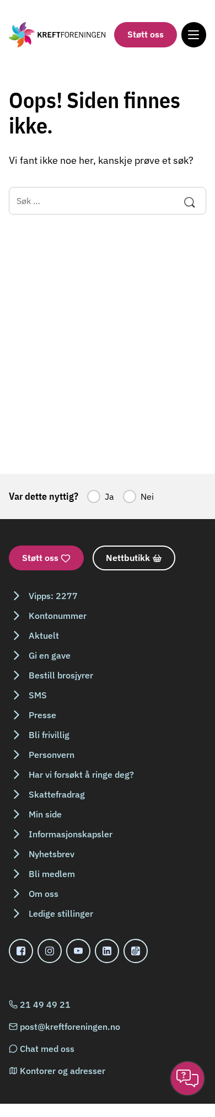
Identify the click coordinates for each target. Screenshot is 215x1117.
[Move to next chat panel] (187, 1078)
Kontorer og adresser (62, 1070)
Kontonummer (58, 615)
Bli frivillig (49, 734)
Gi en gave (50, 655)
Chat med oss (47, 1048)
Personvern (51, 754)
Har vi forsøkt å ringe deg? (81, 774)
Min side (45, 814)
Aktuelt (44, 635)
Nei (147, 496)
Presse (42, 714)
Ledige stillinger (61, 913)
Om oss (43, 893)
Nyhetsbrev (51, 853)
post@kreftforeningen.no (70, 1026)
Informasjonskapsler (70, 834)
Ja (109, 496)
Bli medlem (52, 873)
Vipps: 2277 (53, 595)
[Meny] (193, 34)
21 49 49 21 (45, 1004)
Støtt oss (145, 34)
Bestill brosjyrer (61, 675)
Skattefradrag (57, 794)
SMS (38, 695)
